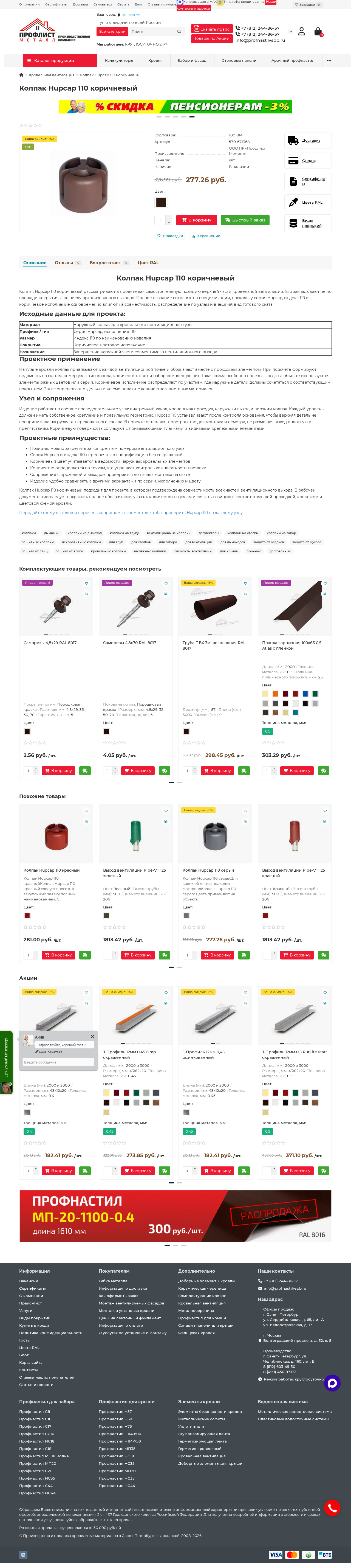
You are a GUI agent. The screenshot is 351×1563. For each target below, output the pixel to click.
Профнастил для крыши (202, 1318)
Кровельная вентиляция (52, 75)
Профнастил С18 (35, 1448)
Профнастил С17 (35, 1426)
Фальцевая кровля (196, 1333)
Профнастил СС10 (36, 1434)
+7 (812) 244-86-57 (259, 28)
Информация (34, 1271)
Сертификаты (56, 4)
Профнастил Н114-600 (120, 1434)
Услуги (25, 1310)
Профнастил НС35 (37, 1478)
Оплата (123, 4)
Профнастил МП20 (37, 1463)
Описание (35, 262)
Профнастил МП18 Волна (44, 1456)
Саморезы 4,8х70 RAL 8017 (129, 642)
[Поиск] (179, 31)
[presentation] (19, 677)
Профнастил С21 (35, 1471)
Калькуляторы (119, 60)
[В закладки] (86, 583)
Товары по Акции (212, 38)
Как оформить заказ (118, 1295)
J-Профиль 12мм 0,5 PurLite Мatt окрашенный (294, 1055)
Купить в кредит (35, 1325)
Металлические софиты (201, 1419)
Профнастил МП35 (117, 1448)
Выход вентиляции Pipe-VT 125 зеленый (134, 873)
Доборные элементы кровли (206, 1281)
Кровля (155, 60)
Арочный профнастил (293, 60)
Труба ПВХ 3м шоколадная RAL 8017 (214, 645)
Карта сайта (31, 1362)
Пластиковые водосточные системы (293, 1419)
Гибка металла (113, 1281)
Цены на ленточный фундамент (130, 1318)
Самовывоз (103, 4)
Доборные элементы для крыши (210, 1463)
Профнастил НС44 (37, 1493)
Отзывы (67, 262)
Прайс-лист (30, 1303)
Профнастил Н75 (115, 1426)
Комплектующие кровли (202, 1295)
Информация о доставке (123, 1288)
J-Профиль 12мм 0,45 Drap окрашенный (129, 1055)
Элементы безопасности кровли (210, 1411)
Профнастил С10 (35, 1419)
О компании (29, 4)
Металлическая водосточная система (295, 1411)
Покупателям (114, 1271)
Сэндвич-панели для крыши (206, 1325)
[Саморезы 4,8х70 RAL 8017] (135, 608)
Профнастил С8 (34, 1411)
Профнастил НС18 (37, 1441)
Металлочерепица (196, 1310)
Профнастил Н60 (115, 1419)
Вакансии (28, 1281)
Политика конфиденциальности (51, 1333)
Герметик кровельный (200, 1448)
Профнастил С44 (36, 1485)
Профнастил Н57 (115, 1411)
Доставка (80, 4)
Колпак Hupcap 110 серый (208, 870)
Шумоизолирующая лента (204, 1434)
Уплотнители (191, 1426)
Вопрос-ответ (108, 262)
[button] (159, 116)
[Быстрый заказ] (85, 770)
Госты (24, 1340)
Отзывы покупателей (165, 4)
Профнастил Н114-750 (120, 1441)
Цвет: (159, 191)
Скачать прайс (214, 29)
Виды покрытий (34, 1318)
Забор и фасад (192, 60)
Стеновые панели (239, 60)
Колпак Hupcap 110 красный (52, 870)
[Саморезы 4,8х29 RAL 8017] (56, 608)
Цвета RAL (29, 1347)
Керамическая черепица (202, 1288)
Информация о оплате (121, 1325)
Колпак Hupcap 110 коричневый (176, 278)
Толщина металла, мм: (284, 722)
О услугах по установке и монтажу (133, 1333)
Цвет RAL (148, 262)
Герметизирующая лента (202, 1441)
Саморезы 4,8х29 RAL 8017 (50, 642)
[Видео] (175, 107)
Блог (138, 4)
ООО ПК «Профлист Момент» (247, 151)
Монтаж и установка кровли (126, 1310)
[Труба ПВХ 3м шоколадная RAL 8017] (215, 608)
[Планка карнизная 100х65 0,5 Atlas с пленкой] (294, 608)
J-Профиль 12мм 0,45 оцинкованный (204, 1055)
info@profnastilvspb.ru (260, 40)
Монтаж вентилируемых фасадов (131, 1303)
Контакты (28, 1370)
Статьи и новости (36, 1384)
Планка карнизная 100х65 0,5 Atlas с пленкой (291, 645)
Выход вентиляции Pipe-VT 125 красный (293, 873)
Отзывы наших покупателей (46, 1377)
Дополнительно (196, 1271)
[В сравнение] (86, 594)
